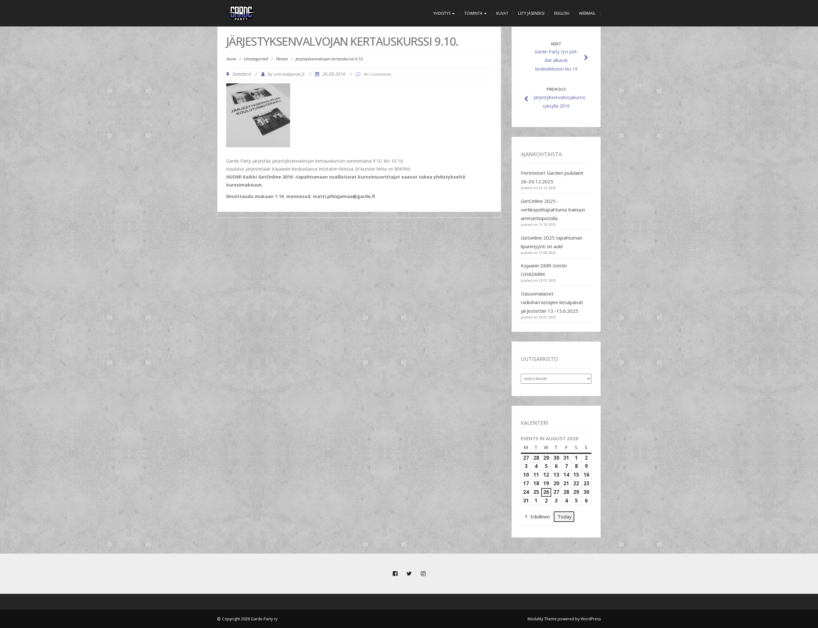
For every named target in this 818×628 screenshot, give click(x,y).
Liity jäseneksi (531, 13)
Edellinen (540, 516)
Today (565, 516)
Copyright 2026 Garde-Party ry (249, 619)
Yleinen (282, 59)
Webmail (587, 13)
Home (231, 59)
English (561, 13)
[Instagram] (423, 574)
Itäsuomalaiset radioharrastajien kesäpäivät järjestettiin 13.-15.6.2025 (552, 302)
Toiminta (473, 13)
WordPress (591, 619)
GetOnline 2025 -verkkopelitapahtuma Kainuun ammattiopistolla (553, 209)
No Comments (377, 74)
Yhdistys (442, 13)
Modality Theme (542, 619)
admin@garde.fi (289, 74)
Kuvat (502, 13)
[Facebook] (395, 574)
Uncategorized (256, 59)
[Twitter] (409, 574)
